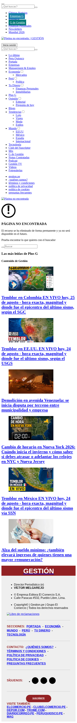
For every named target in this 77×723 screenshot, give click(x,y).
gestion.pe (14, 176)
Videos (12, 167)
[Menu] (2, 3)
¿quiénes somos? (18, 179)
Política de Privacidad (25, 655)
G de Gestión (17, 22)
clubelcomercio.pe (49, 706)
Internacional (23, 141)
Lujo (18, 115)
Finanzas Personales (20, 25)
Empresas (14, 19)
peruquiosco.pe (50, 713)
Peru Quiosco (16, 58)
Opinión (13, 98)
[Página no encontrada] (15, 198)
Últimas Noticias (18, 12)
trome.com (36, 710)
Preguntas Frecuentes (26, 663)
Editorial (20, 101)
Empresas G (17, 16)
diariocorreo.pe (20, 713)
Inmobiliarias (23, 91)
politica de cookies (19, 189)
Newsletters (15, 28)
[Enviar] (36, 7)
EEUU (20, 131)
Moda (19, 121)
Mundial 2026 (17, 32)
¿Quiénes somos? (40, 647)
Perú (11, 78)
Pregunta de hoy (25, 105)
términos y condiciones (22, 182)
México (20, 134)
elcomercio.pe (19, 706)
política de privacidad (21, 186)
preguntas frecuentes (20, 192)
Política (20, 81)
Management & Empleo (22, 68)
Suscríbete (38, 698)
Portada (13, 61)
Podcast (13, 160)
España (20, 138)
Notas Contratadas (19, 157)
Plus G (12, 95)
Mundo (13, 128)
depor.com (16, 710)
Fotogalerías (15, 170)
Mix (11, 150)
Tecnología (15, 144)
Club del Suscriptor (19, 147)
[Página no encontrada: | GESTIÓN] (22, 38)
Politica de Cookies (23, 659)
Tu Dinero (14, 85)
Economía (14, 71)
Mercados (21, 74)
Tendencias (15, 111)
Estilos (19, 124)
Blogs (12, 108)
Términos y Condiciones (26, 651)
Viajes (19, 118)
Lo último (14, 55)
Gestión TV (15, 163)
